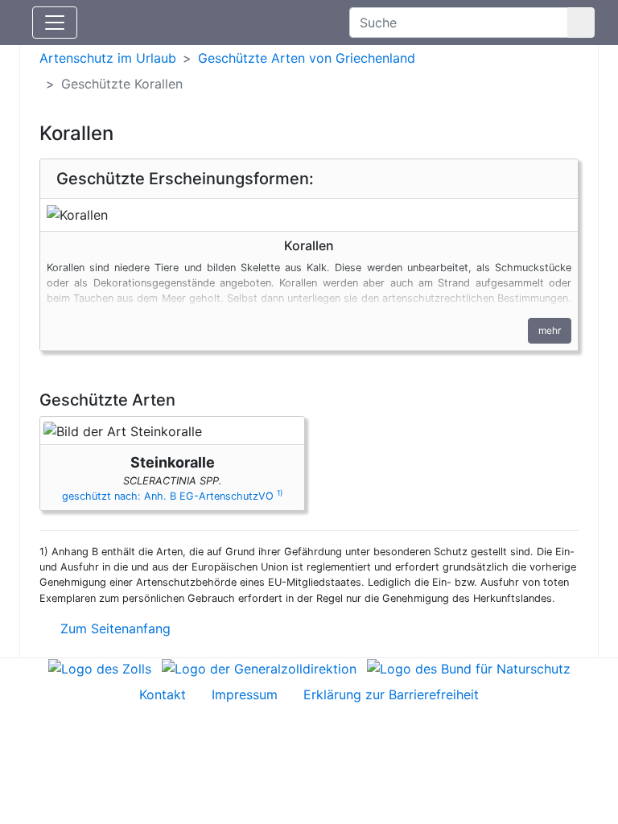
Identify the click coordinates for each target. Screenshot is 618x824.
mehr (549, 330)
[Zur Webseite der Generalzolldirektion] (259, 668)
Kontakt (162, 694)
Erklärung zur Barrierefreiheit (391, 694)
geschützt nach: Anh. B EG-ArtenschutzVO (172, 496)
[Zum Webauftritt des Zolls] (99, 668)
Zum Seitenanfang (113, 628)
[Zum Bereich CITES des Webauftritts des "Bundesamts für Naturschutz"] (469, 668)
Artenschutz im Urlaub (107, 58)
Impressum (245, 694)
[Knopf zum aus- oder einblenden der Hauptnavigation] (54, 22)
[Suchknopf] (581, 22)
